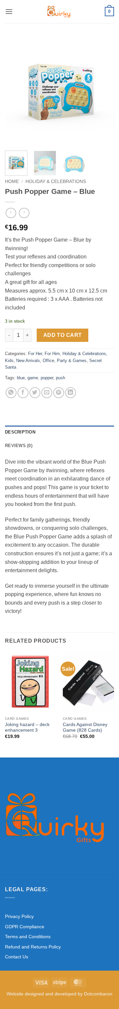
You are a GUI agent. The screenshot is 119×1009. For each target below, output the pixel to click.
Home (12, 181)
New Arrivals (28, 360)
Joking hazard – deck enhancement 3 (27, 727)
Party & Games (72, 360)
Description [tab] (20, 432)
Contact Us (16, 956)
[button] (9, 11)
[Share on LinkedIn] (70, 392)
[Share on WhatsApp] (11, 392)
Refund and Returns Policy (33, 946)
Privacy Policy (19, 916)
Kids (9, 360)
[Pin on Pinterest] (58, 392)
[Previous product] (24, 213)
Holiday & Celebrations (55, 181)
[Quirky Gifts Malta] (59, 11)
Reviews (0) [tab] (18, 445)
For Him (52, 353)
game (32, 377)
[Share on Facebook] (23, 392)
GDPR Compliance (24, 926)
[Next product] (11, 213)
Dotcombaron (98, 993)
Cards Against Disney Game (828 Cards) (85, 727)
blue (21, 377)
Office (48, 360)
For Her (35, 353)
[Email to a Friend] (46, 392)
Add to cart (62, 335)
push (60, 377)
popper (47, 377)
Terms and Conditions (28, 936)
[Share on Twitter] (34, 392)
